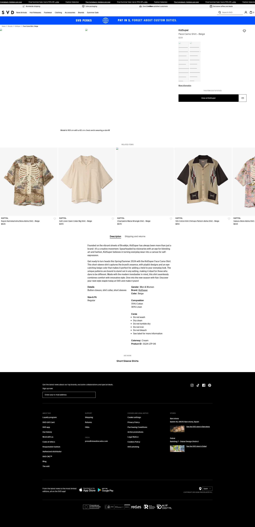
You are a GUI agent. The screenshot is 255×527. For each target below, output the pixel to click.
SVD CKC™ (47, 456)
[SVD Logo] (8, 12)
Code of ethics (48, 442)
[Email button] (242, 98)
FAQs (87, 427)
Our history (47, 432)
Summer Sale (93, 12)
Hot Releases (35, 12)
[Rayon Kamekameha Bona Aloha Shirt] (29, 182)
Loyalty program (49, 417)
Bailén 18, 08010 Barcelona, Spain (184, 422)
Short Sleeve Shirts (127, 361)
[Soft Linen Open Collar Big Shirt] (87, 182)
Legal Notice (133, 437)
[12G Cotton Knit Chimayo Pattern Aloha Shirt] (203, 182)
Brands (81, 12)
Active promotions (135, 432)
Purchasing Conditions (137, 427)
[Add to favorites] (244, 31)
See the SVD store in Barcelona (198, 427)
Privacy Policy (134, 422)
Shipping (89, 417)
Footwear (48, 12)
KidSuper (18, 26)
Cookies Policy (134, 442)
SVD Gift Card (48, 422)
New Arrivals (21, 12)
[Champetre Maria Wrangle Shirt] (145, 182)
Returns (88, 422)
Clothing (58, 12)
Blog (44, 461)
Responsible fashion (51, 447)
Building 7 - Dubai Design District (184, 441)
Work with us (47, 437)
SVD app (46, 427)
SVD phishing (133, 447)
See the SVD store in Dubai (196, 446)
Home (4, 26)
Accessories (70, 12)
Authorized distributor (51, 451)
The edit (46, 466)
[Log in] (246, 12)
